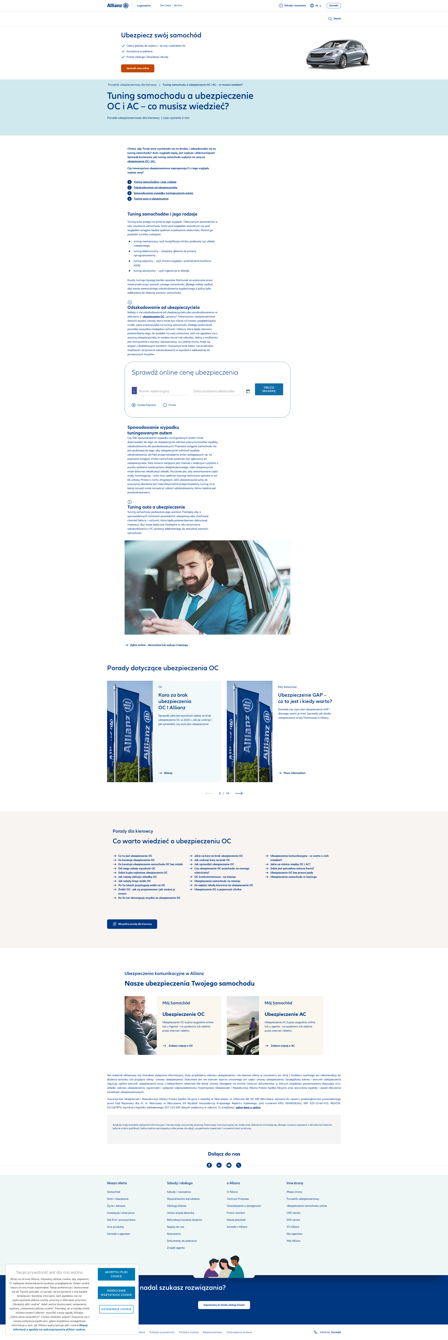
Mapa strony (294, 1192)
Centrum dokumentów (259, 1083)
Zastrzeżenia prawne (239, 1332)
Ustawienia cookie (116, 1309)
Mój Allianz (293, 1241)
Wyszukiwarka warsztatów (183, 1199)
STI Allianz (293, 1227)
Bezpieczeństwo (212, 1332)
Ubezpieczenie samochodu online (307, 1206)
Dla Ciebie (165, 5)
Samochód (113, 1192)
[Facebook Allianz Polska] (209, 1165)
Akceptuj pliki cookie (116, 1274)
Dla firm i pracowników (121, 1220)
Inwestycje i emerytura (120, 1213)
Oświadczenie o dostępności (244, 1206)
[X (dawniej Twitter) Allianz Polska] (238, 1165)
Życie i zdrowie (116, 1206)
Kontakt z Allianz (237, 1227)
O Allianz (232, 1192)
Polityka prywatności (162, 1332)
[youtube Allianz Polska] (229, 1165)
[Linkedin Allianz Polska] (219, 1165)
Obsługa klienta (176, 1206)
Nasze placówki (236, 1220)
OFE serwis (293, 1213)
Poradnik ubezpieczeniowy (303, 1199)
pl (317, 5)
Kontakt (336, 1332)
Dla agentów (294, 1234)
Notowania (174, 1234)
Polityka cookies (189, 1332)
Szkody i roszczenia (179, 1192)
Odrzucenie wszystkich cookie (116, 1293)
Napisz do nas (175, 1227)
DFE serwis (293, 1220)
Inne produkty (115, 1227)
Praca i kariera (236, 1213)
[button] (334, 19)
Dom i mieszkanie (117, 1199)
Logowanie (143, 5)
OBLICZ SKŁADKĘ (269, 389)
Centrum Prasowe (238, 1199)
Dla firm (178, 5)
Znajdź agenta (176, 1248)
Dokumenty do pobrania (182, 1241)
